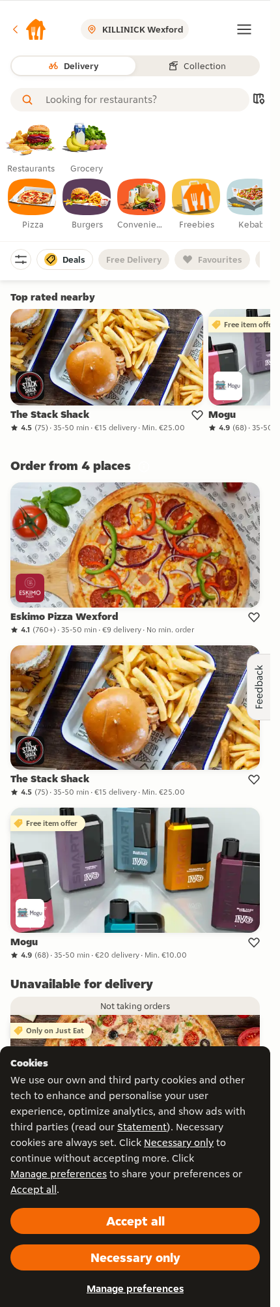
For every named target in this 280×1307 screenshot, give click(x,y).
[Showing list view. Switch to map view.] (258, 100)
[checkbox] (32, 205)
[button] (28, 29)
